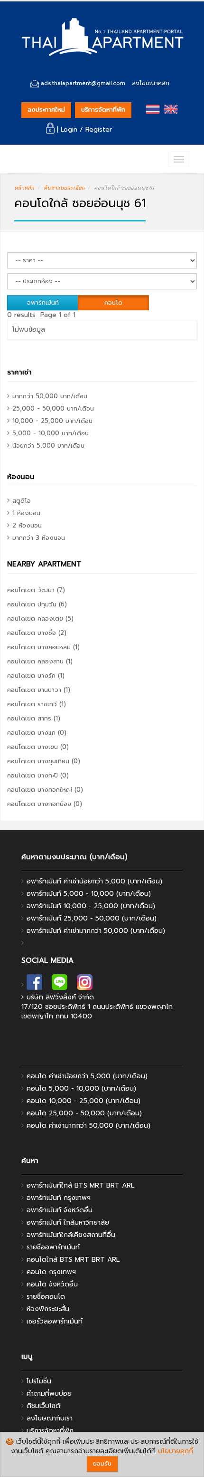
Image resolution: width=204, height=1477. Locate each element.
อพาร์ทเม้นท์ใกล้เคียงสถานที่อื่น (71, 1235)
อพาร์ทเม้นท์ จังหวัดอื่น (60, 1210)
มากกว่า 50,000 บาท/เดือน (49, 396)
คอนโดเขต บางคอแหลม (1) (43, 647)
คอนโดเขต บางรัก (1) (36, 675)
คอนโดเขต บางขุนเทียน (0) (43, 761)
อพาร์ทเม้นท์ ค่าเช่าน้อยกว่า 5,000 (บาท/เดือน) (94, 881)
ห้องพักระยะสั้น (48, 1309)
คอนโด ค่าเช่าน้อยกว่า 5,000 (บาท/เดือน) (87, 1076)
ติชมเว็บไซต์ (43, 1406)
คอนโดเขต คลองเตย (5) (40, 618)
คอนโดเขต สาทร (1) (33, 718)
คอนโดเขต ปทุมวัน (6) (37, 604)
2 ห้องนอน (27, 525)
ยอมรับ (102, 1463)
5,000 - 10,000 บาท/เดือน (50, 433)
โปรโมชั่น (39, 1381)
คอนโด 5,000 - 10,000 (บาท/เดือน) (81, 1088)
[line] (59, 985)
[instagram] (85, 985)
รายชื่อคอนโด (46, 1297)
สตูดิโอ (21, 500)
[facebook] (34, 985)
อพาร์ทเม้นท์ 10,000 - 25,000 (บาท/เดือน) (91, 906)
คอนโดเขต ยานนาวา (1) (38, 689)
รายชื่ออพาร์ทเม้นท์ (53, 1247)
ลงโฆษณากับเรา (50, 1418)
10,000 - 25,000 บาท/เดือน (52, 420)
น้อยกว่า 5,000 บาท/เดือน (48, 445)
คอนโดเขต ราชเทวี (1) (36, 704)
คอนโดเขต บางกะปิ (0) (38, 775)
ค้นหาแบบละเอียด (64, 187)
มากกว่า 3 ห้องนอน (38, 537)
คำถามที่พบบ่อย (49, 1394)
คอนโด (113, 302)
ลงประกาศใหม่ (46, 109)
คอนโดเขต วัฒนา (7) (36, 590)
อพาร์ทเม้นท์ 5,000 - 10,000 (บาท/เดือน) (89, 894)
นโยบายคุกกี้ (175, 1451)
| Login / (70, 129)
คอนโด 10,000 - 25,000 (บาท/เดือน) (83, 1101)
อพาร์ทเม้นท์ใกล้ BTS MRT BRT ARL (80, 1185)
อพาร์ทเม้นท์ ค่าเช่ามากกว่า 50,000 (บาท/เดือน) (96, 931)
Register (98, 129)
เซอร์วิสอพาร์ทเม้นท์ (55, 1321)
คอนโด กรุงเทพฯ (51, 1272)
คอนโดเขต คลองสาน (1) (40, 661)
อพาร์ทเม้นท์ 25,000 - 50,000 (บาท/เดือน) (92, 918)
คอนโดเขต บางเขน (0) (38, 746)
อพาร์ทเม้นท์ (43, 302)
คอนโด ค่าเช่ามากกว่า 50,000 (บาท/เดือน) (88, 1126)
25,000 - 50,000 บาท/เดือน (53, 408)
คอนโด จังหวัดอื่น (52, 1284)
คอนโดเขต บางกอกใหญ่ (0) (45, 789)
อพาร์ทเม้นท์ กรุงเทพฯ (59, 1198)
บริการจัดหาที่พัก (103, 109)
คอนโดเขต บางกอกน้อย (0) (44, 803)
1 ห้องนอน (26, 513)
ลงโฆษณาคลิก (150, 83)
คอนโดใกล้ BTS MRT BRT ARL (73, 1260)
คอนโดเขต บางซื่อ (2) (36, 632)
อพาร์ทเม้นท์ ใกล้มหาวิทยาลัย (68, 1223)
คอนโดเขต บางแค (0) (36, 732)
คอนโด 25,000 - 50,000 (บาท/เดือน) (84, 1113)
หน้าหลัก (24, 187)
